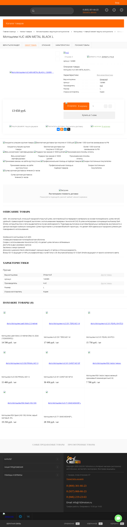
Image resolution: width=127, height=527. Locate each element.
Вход (117, 3)
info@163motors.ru (82, 502)
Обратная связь (13, 524)
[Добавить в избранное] (57, 53)
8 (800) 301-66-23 (90, 10)
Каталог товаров (15, 23)
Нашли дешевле (31, 126)
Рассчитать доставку (74, 126)
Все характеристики (105, 75)
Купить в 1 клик (89, 115)
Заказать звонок (89, 12)
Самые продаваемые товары (48, 445)
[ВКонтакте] (58, 129)
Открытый (104, 79)
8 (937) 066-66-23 (76, 491)
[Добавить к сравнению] (57, 59)
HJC (101, 86)
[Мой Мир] (65, 129)
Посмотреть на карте (74, 479)
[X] (68, 129)
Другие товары (106, 275)
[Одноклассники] (61, 129)
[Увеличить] (31, 72)
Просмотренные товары (81, 445)
